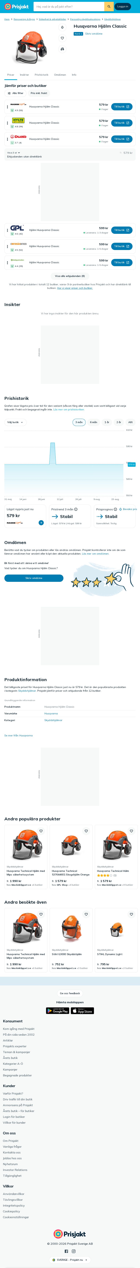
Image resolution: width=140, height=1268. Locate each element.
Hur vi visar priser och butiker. (75, 288)
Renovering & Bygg (24, 19)
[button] (62, 27)
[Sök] (109, 6)
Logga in (122, 6)
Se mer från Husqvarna (18, 735)
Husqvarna (51, 713)
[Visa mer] (7, 106)
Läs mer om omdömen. (95, 553)
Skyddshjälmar (112, 19)
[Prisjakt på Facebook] (66, 1251)
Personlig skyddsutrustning (85, 19)
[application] (70, 465)
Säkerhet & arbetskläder (52, 19)
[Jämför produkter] (62, 49)
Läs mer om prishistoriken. (69, 409)
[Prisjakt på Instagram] (73, 1251)
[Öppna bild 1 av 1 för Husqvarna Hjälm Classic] (31, 46)
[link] (25, 857)
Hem (7, 19)
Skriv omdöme (93, 33)
